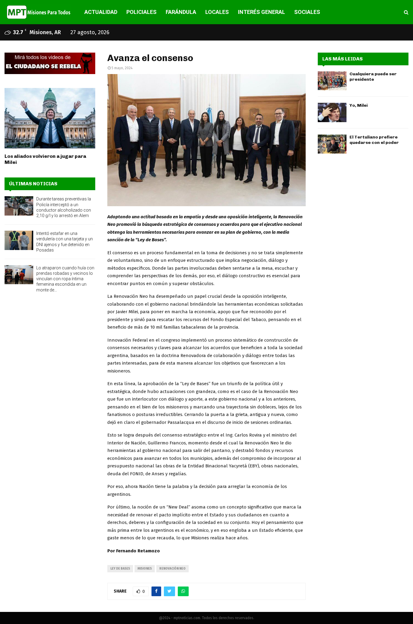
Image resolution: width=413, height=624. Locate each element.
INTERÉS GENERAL (261, 12)
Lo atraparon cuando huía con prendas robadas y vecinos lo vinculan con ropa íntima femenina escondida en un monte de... (65, 278)
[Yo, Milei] (332, 112)
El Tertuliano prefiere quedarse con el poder (374, 140)
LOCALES (217, 12)
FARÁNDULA (181, 12)
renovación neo (172, 568)
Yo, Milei (359, 105)
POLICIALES (141, 12)
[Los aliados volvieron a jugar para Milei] (50, 118)
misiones (145, 568)
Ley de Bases (120, 568)
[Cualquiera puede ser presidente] (332, 80)
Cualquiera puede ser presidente (373, 76)
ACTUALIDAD (100, 12)
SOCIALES (307, 12)
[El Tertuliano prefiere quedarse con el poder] (332, 144)
